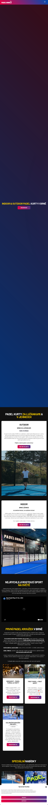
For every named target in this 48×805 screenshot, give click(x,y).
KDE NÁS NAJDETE (24, 446)
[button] (46, 787)
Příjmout (24, 797)
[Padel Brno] (6, 2)
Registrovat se (13, 697)
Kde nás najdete (24, 524)
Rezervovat (24, 207)
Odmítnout (24, 800)
